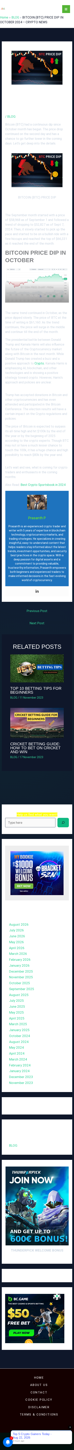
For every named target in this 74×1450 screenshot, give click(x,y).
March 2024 (18, 1059)
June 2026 (17, 936)
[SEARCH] (63, 822)
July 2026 (16, 930)
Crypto (39, 363)
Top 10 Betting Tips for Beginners (35, 690)
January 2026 (19, 965)
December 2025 (21, 971)
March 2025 (18, 1024)
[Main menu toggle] (66, 9)
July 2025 (16, 1001)
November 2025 (21, 977)
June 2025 (17, 1006)
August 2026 (19, 924)
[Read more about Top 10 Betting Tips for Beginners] (37, 668)
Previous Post (37, 611)
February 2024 (20, 1065)
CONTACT (39, 1392)
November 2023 (21, 1083)
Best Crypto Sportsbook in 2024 (43, 485)
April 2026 (16, 948)
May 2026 (16, 942)
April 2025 (16, 1018)
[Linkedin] (37, 591)
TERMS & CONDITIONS (39, 1414)
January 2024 (19, 1071)
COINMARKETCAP (37, 295)
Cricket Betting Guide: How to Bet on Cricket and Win (35, 748)
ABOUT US (39, 1385)
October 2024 (19, 1036)
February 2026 (20, 960)
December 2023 (21, 1077)
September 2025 (21, 989)
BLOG (15, 17)
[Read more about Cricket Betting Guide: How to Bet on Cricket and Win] (37, 723)
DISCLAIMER (39, 1407)
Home (4, 17)
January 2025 (19, 1030)
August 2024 (19, 1042)
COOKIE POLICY (38, 1400)
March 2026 (18, 954)
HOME (39, 1377)
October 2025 (19, 983)
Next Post (37, 623)
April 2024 (16, 1053)
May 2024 (16, 1047)
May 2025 (16, 1012)
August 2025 (19, 995)
